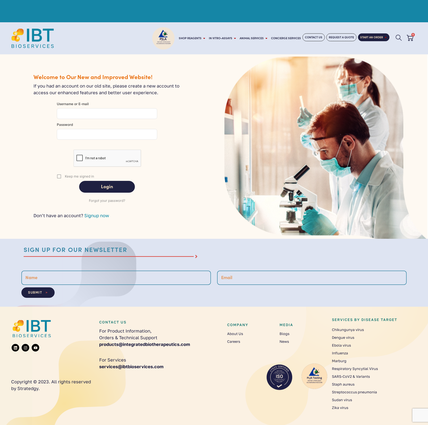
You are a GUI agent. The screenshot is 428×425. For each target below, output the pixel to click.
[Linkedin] (15, 347)
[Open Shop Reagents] (204, 38)
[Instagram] (25, 347)
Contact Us (112, 322)
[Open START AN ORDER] (385, 37)
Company (237, 325)
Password (65, 125)
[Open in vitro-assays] (235, 38)
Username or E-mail (73, 104)
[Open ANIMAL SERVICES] (266, 38)
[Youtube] (35, 347)
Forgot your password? (107, 200)
